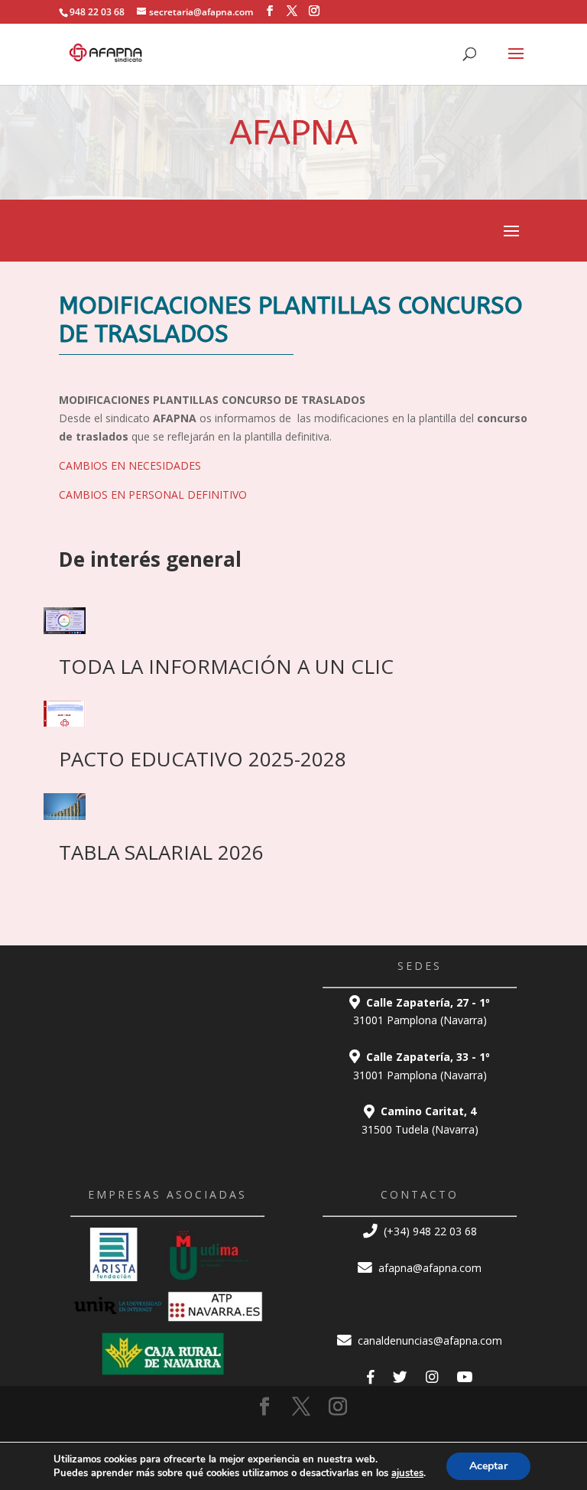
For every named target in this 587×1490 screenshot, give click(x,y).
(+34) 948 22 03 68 (429, 1231)
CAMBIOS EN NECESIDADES (130, 465)
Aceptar (488, 1466)
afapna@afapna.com (428, 1268)
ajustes (407, 1473)
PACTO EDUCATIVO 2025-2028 (202, 759)
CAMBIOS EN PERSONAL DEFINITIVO (153, 494)
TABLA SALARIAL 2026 (161, 852)
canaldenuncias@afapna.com (428, 1340)
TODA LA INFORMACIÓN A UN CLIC (226, 666)
